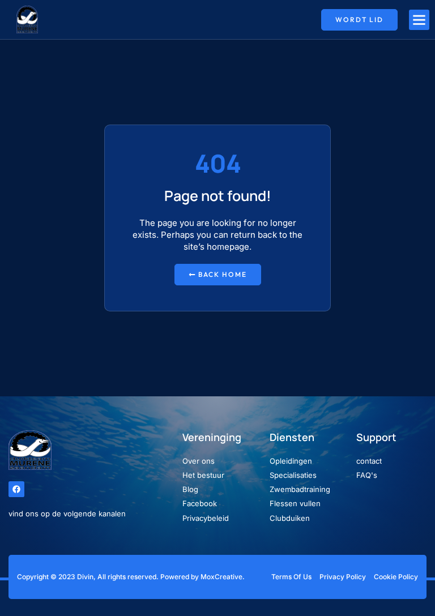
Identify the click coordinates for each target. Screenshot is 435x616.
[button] (419, 20)
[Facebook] (16, 489)
